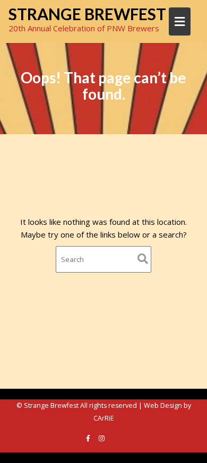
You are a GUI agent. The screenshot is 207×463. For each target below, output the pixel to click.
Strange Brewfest (87, 13)
